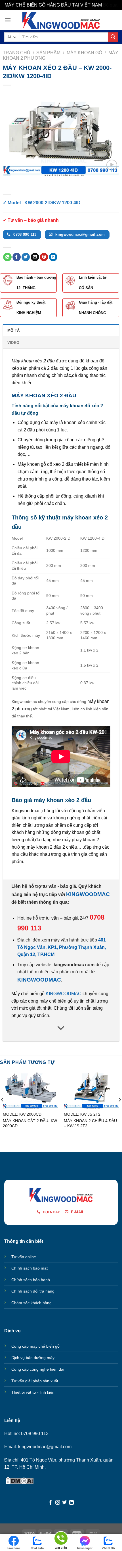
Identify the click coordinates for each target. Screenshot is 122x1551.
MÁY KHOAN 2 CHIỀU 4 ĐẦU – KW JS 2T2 (90, 1123)
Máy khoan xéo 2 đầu (33, 360)
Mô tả (13, 330)
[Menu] (7, 20)
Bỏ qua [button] (110, 5)
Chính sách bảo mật (29, 1268)
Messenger (84, 1548)
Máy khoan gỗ (84, 52)
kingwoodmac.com (74, 964)
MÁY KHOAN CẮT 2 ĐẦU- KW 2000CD (30, 1123)
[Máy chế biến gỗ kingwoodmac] (61, 20)
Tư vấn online (23, 1256)
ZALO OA (108, 1548)
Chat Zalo (37, 1548)
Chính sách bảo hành (30, 1279)
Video (13, 343)
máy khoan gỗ (76, 832)
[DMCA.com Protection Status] (19, 1480)
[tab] (61, 330)
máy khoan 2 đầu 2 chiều (52, 847)
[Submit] (113, 37)
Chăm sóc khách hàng (31, 1302)
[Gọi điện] (61, 1539)
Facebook (13, 1548)
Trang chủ (16, 52)
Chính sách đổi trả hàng (32, 1291)
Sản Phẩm (48, 52)
